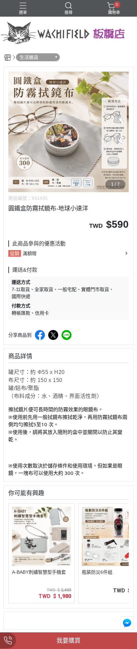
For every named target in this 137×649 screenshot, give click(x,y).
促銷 (14, 253)
